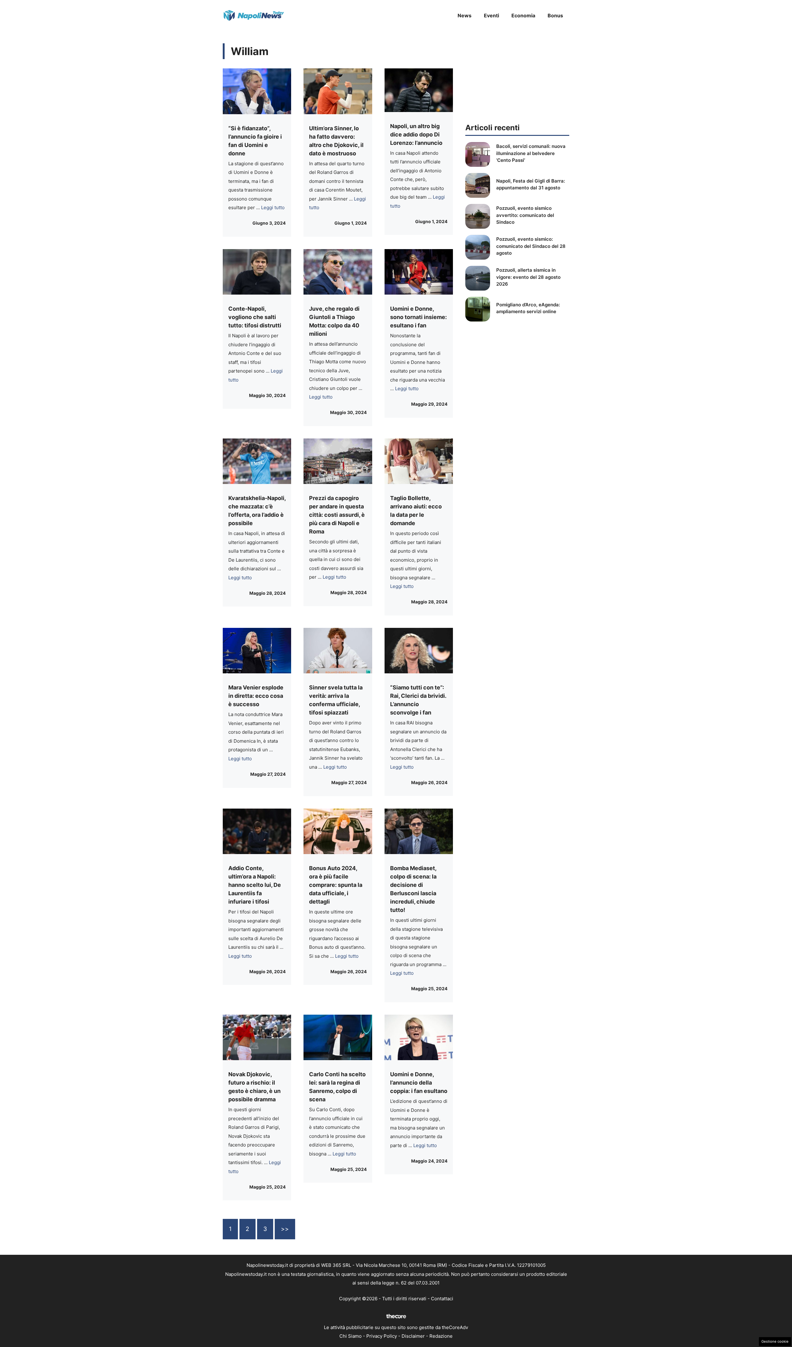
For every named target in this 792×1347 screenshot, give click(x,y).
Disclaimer (413, 1336)
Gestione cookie (775, 1341)
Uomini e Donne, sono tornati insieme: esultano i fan (418, 317)
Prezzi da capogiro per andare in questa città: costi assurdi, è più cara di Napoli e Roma (337, 515)
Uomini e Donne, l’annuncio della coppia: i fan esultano (418, 1082)
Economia (523, 15)
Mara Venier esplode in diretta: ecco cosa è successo (255, 695)
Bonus (555, 15)
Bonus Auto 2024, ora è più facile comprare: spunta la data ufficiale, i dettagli (335, 885)
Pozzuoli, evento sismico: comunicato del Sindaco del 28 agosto (531, 246)
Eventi (491, 15)
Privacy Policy (381, 1336)
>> (285, 1229)
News (464, 15)
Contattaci (442, 1299)
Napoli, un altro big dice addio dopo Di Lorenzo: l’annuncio (416, 134)
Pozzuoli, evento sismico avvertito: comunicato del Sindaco (525, 215)
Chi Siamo (350, 1336)
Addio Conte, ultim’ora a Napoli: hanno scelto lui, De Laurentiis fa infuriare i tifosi (254, 885)
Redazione (441, 1336)
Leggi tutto (273, 207)
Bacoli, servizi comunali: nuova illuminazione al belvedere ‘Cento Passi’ (531, 153)
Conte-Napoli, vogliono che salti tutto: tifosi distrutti (254, 317)
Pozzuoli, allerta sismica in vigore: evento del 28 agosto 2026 (528, 277)
